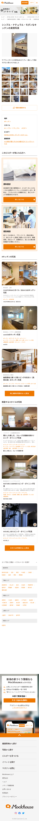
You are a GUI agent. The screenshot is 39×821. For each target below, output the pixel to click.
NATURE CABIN (7, 499)
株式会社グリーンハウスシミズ (11, 481)
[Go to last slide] (2, 10)
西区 (15, 575)
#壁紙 (17, 340)
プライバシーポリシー (9, 796)
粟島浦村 (4, 590)
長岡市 (4, 600)
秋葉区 (4, 575)
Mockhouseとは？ (8, 774)
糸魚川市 (10, 615)
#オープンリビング (20, 444)
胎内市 (4, 587)
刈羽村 (24, 605)
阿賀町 (23, 587)
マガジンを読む (8, 768)
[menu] (37, 3)
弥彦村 (17, 587)
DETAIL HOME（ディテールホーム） (16, 17)
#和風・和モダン (7, 494)
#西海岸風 (11, 299)
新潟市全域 (5, 572)
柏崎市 (17, 600)
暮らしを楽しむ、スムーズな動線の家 (13, 450)
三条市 (10, 600)
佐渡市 (4, 625)
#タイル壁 (21, 340)
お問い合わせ (6, 789)
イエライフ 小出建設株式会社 (11, 433)
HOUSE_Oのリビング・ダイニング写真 (17, 532)
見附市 (11, 602)
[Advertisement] (19, 650)
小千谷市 (23, 600)
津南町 (18, 605)
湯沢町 (11, 605)
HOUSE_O (6, 540)
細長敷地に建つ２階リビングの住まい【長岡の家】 (16, 386)
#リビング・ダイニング (9, 444)
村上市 (11, 585)
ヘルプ (4, 782)
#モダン (24, 128)
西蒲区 (21, 575)
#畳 (21, 494)
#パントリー (23, 338)
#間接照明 (5, 342)
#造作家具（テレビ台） (18, 448)
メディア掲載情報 (8, 785)
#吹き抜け (33, 446)
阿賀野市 (30, 585)
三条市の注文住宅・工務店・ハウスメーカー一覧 (19, 19)
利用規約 (5, 793)
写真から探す (7, 750)
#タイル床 (33, 383)
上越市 (4, 615)
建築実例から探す (9, 744)
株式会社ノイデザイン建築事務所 (12, 332)
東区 (17, 572)
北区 (12, 572)
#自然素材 (18, 446)
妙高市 (18, 615)
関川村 (30, 587)
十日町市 (4, 602)
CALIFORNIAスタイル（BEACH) (12, 301)
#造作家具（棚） (7, 448)
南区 (9, 575)
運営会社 (5, 778)
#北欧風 (14, 494)
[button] (19, 199)
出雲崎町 (4, 605)
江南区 (30, 572)
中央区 (23, 572)
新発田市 (4, 585)
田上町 (32, 602)
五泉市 (23, 585)
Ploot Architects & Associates (11, 529)
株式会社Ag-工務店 (8, 375)
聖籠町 (10, 587)
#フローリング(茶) (29, 340)
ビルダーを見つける (10, 756)
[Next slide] (37, 10)
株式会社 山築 (7, 287)
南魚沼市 (25, 602)
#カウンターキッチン (14, 338)
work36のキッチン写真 (11, 335)
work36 (5, 344)
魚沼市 (18, 602)
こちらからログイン (19, 707)
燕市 (17, 585)
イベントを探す (8, 762)
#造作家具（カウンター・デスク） (17, 342)
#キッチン (7, 121)
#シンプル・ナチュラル (12, 128)
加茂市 (31, 600)
